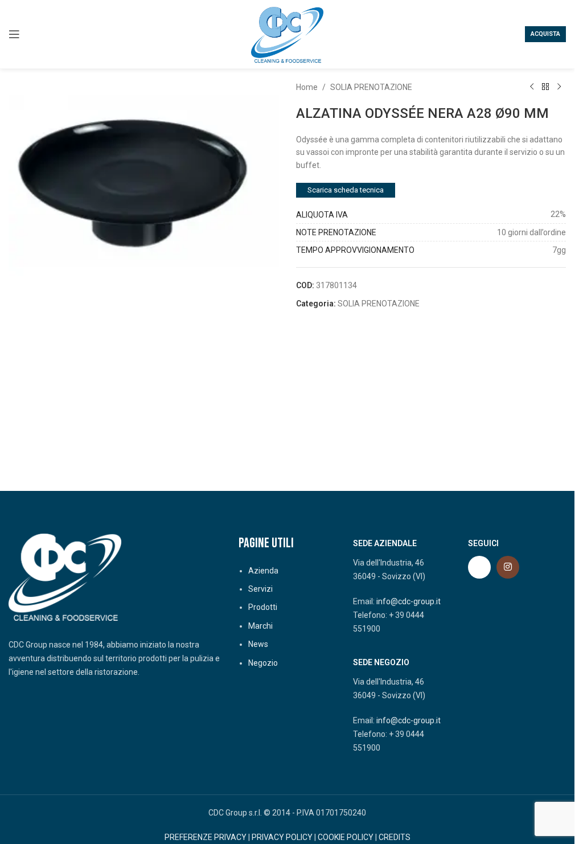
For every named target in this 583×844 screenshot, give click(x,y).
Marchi (260, 625)
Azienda (263, 570)
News (258, 644)
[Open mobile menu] (14, 34)
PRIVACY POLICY (282, 837)
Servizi (260, 588)
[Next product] (559, 87)
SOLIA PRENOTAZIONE (371, 87)
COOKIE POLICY (345, 837)
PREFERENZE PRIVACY (206, 837)
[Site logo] (287, 33)
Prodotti (262, 607)
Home (307, 87)
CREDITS (394, 837)
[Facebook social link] (479, 567)
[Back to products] (545, 87)
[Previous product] (532, 87)
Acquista (545, 34)
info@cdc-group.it (408, 601)
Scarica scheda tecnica (345, 190)
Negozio (263, 662)
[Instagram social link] (507, 567)
